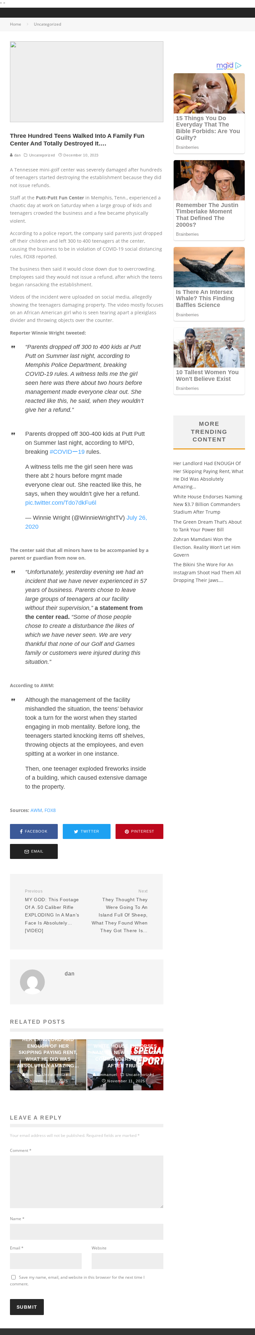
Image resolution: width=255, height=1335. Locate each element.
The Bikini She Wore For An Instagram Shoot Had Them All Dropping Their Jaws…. (207, 572)
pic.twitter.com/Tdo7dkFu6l (60, 502)
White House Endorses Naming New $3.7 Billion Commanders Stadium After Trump (207, 504)
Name (17, 1218)
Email (17, 1248)
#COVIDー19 (67, 451)
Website (99, 1248)
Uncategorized (42, 155)
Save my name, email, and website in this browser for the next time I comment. (77, 1280)
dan (17, 155)
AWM (36, 810)
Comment (21, 1150)
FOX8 (50, 810)
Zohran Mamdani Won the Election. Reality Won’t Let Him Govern (206, 547)
